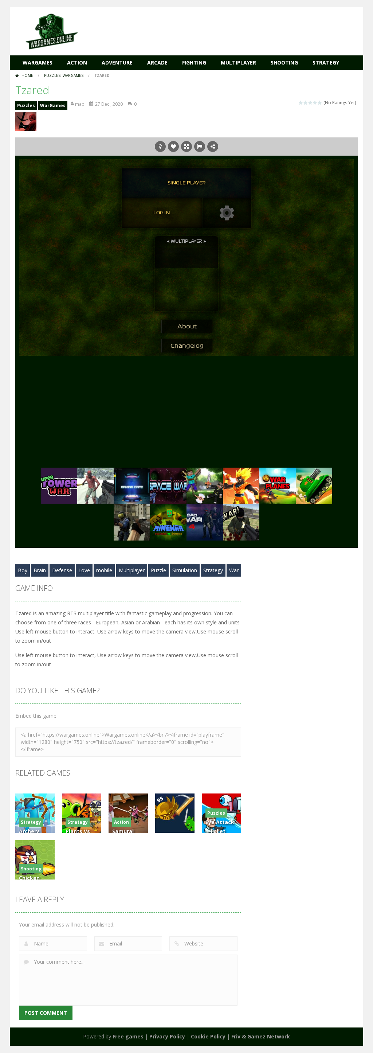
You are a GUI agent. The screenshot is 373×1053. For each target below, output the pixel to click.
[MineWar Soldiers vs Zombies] (168, 521)
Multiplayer (238, 62)
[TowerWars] (59, 485)
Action (77, 62)
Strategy (326, 62)
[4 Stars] (315, 103)
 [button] (199, 146)
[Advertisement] (225, 29)
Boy (22, 570)
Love (84, 570)
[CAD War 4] (204, 521)
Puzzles (52, 75)
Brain (40, 570)
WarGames (37, 62)
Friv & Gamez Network (260, 1036)
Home (27, 75)
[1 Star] (301, 103)
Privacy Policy (167, 1036)
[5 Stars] (320, 103)
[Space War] (168, 485)
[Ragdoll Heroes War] (204, 485)
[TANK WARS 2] (314, 485)
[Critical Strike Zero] (132, 521)
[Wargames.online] (51, 30)
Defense (62, 570)
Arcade (157, 62)
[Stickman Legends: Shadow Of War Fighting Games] (241, 485)
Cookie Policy (208, 1036)
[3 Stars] (310, 103)
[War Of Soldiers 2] (241, 521)
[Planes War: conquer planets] (277, 485)
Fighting (194, 62)
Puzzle (158, 570)
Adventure (117, 62)
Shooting (284, 62)
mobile (104, 570)
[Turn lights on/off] (160, 146)
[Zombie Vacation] (95, 485)
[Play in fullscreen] (186, 146)
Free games (128, 1036)
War (234, 570)
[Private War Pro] (132, 485)
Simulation (184, 570)
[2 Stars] (305, 103)
